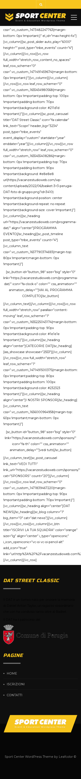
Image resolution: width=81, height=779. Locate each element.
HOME (12, 673)
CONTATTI (14, 695)
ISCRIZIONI (16, 684)
